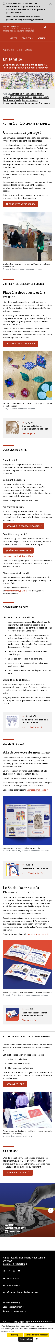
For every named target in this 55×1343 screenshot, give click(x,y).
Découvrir (27, 38)
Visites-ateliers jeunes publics (17, 97)
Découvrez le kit (15, 1084)
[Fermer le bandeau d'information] (50, 3)
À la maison (44, 103)
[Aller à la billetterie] (45, 27)
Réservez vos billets (20, 550)
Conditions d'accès (12, 100)
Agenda (41, 38)
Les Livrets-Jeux (30, 100)
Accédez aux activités (18, 1172)
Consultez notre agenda (22, 204)
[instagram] (9, 1271)
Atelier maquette (15, 1227)
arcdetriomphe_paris (15, 590)
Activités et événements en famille (27, 94)
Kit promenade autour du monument (20, 103)
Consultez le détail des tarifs (17, 556)
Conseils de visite (41, 97)
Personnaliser (26, 1339)
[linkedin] (4, 1271)
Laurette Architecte (36, 790)
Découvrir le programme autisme (24, 526)
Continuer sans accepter (37, 1335)
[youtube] (19, 1271)
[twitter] (14, 1271)
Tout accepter (14, 1335)
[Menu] (51, 27)
